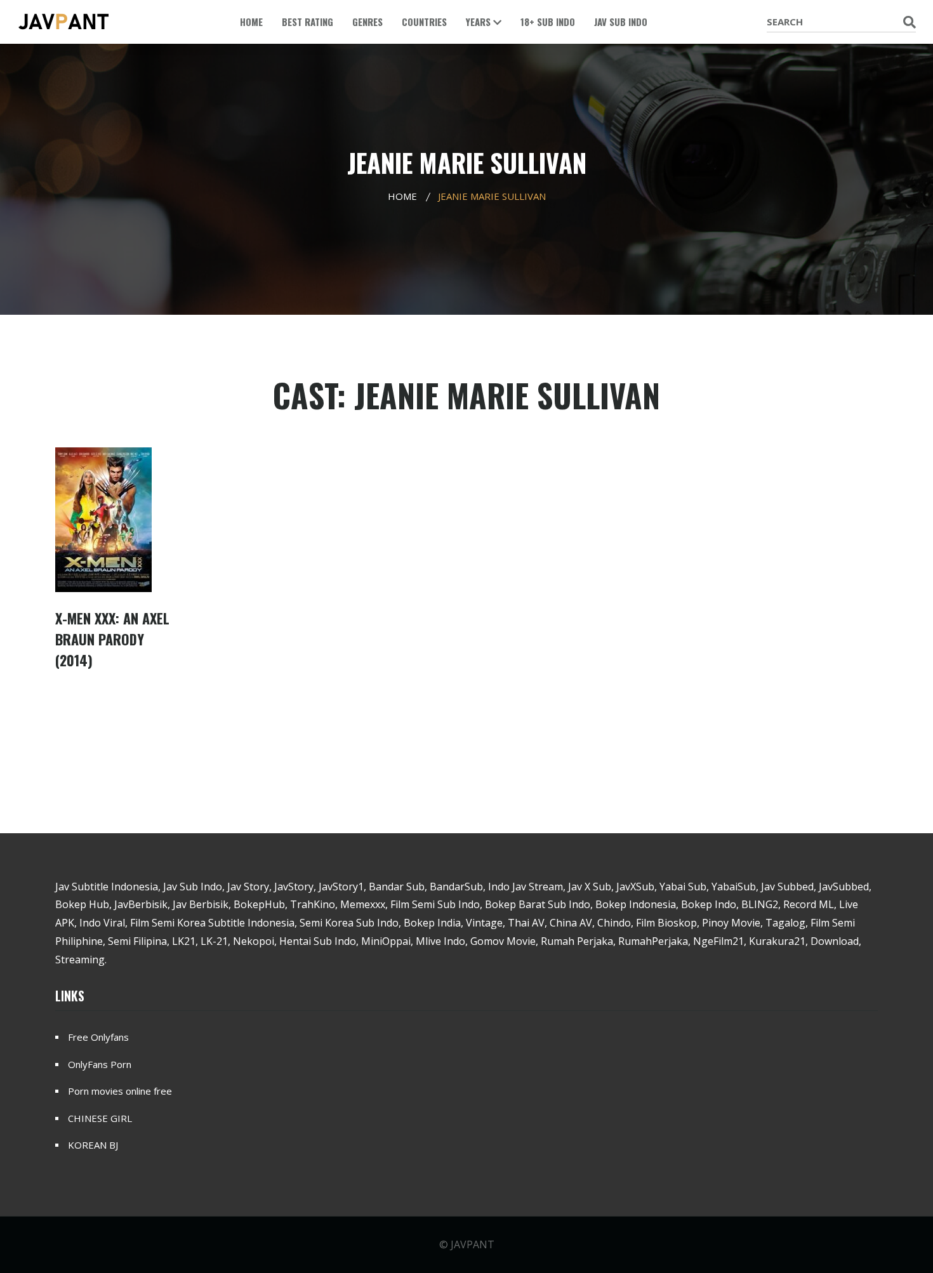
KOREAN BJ (93, 1144)
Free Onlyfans (98, 1037)
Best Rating (307, 22)
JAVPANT (472, 1244)
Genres (367, 22)
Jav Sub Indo (620, 22)
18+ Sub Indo (547, 22)
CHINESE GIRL (100, 1118)
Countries (424, 22)
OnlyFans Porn (99, 1064)
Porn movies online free (120, 1091)
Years (479, 22)
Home (251, 22)
